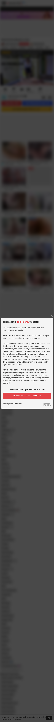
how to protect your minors (12, 404)
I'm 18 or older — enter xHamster (27, 396)
